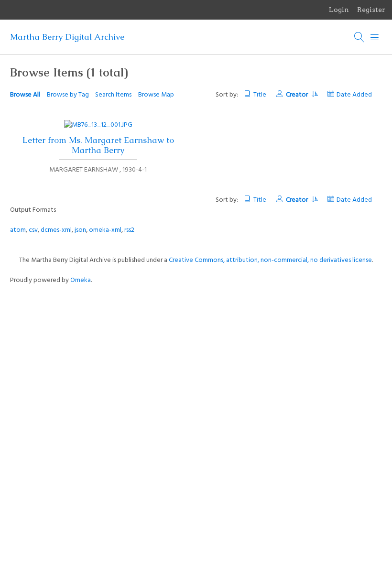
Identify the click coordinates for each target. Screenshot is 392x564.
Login (339, 9)
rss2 (129, 230)
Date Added (354, 94)
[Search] (359, 37)
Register (371, 9)
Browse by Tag (68, 94)
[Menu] (374, 37)
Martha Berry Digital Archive (67, 37)
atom (18, 230)
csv (33, 230)
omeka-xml (105, 230)
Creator (297, 94)
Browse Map (156, 94)
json (80, 230)
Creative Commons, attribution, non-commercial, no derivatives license (270, 260)
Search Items (113, 94)
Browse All (25, 94)
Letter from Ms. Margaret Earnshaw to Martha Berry (98, 145)
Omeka (80, 280)
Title (259, 94)
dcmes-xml (56, 230)
